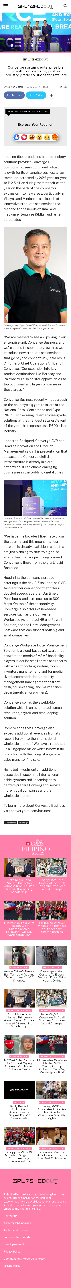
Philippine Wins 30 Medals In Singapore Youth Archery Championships (52, 927)
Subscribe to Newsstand (18, 1237)
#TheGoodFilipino (19, 967)
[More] (51, 95)
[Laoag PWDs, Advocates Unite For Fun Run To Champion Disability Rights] (51, 1090)
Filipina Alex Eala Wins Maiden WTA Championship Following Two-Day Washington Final (19, 929)
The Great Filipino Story (19, 1010)
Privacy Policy (12, 1251)
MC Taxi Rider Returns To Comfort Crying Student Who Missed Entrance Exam (19, 1065)
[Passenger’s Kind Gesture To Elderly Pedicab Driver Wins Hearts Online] (51, 955)
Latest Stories (10, 822)
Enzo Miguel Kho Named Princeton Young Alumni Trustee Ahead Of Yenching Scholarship (19, 886)
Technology (23, 822)
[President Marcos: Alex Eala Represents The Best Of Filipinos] (51, 1136)
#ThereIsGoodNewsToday (51, 1102)
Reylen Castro (15, 86)
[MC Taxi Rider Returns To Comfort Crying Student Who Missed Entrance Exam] (19, 1044)
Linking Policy (12, 1265)
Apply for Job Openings (17, 1223)
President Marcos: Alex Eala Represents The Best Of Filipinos (52, 1155)
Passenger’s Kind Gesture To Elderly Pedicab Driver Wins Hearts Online (52, 976)
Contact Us (10, 1215)
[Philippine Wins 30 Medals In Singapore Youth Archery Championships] (51, 910)
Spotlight (19, 1102)
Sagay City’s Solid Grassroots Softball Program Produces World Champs (52, 884)
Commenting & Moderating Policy (24, 1258)
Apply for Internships (16, 1230)
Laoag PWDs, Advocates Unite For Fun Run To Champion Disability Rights (52, 1112)
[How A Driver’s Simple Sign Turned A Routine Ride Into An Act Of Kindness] (19, 955)
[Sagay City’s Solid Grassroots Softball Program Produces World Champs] (51, 867)
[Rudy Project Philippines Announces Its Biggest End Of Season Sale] (19, 1090)
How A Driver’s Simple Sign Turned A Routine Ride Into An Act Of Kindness (19, 976)
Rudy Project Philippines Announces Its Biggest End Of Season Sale (19, 1112)
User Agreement (14, 1244)
